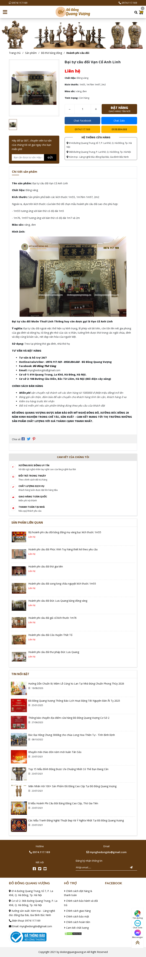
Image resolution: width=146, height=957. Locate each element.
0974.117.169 (19, 2)
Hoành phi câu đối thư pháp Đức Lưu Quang (53, 652)
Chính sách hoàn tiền (77, 922)
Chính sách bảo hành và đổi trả (81, 903)
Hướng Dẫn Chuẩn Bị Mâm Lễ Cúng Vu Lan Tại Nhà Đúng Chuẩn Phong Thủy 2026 (76, 683)
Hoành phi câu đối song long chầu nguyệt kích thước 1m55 (62, 583)
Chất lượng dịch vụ (31, 486)
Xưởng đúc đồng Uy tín (34, 465)
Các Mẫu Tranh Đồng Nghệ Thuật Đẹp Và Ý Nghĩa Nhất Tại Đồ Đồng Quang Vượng (76, 820)
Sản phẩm (31, 53)
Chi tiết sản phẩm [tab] (24, 172)
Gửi (50, 157)
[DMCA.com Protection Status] (73, 933)
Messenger (137, 937)
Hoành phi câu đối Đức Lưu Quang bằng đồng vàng (57, 600)
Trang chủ (15, 53)
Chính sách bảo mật (77, 916)
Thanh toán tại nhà (32, 506)
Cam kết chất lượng (77, 927)
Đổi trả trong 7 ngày (32, 475)
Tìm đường (137, 918)
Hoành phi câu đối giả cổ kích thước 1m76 (52, 617)
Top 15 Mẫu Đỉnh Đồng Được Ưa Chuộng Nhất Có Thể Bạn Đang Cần (68, 769)
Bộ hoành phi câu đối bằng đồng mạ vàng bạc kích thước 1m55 (64, 532)
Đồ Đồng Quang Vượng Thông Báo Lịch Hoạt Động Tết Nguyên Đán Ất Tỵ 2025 (74, 700)
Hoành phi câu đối (77, 53)
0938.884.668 (119, 129)
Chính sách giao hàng (78, 910)
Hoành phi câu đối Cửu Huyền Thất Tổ (50, 635)
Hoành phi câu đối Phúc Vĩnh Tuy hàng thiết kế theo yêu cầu (63, 549)
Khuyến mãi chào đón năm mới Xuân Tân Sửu (54, 752)
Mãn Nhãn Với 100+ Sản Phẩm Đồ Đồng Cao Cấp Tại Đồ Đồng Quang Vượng (72, 786)
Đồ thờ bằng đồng (51, 53)
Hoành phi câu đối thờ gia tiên (45, 566)
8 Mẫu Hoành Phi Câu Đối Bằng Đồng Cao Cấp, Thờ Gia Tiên (63, 803)
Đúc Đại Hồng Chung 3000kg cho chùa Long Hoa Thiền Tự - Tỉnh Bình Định (71, 735)
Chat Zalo (119, 120)
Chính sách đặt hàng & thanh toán (78, 893)
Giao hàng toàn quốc (33, 496)
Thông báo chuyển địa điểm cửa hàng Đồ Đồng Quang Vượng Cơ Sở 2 (68, 717)
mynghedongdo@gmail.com (108, 852)
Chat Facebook (82, 120)
